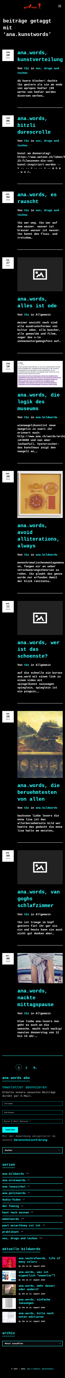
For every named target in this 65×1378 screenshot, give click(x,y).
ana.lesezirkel (16, 1186)
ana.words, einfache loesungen (34, 1301)
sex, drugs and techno (22, 1238)
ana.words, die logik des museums (38, 402)
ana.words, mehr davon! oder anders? (37, 1287)
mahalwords (13, 1219)
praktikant (12, 1232)
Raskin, (37, 1369)
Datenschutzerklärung (30, 1140)
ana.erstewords (16, 1180)
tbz (26, 68)
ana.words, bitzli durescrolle (34, 125)
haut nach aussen (17, 1212)
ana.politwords (16, 1193)
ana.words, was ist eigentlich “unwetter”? (37, 1274)
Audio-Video (13, 1199)
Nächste (36, 1067)
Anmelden (10, 1130)
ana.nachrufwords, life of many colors (39, 1260)
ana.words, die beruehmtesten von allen (38, 792)
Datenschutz (48, 1369)
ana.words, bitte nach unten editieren (36, 1315)
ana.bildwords (46, 417)
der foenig (12, 1206)
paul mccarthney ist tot (23, 1225)
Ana (28, 1369)
